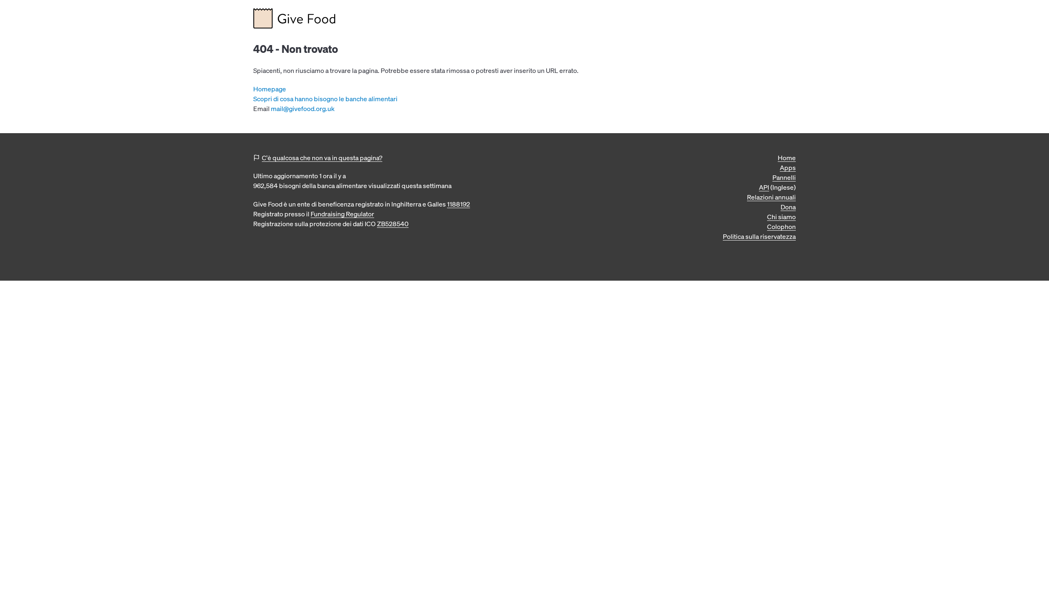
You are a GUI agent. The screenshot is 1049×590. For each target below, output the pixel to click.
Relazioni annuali (771, 197)
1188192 (458, 204)
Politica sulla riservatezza (759, 236)
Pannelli (784, 177)
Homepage (269, 88)
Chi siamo (781, 216)
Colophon (781, 226)
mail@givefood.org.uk (303, 108)
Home (787, 157)
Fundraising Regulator (342, 213)
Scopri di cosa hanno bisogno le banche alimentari (325, 98)
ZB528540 (393, 223)
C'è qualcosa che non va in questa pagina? (322, 157)
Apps (788, 167)
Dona (788, 206)
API (764, 187)
